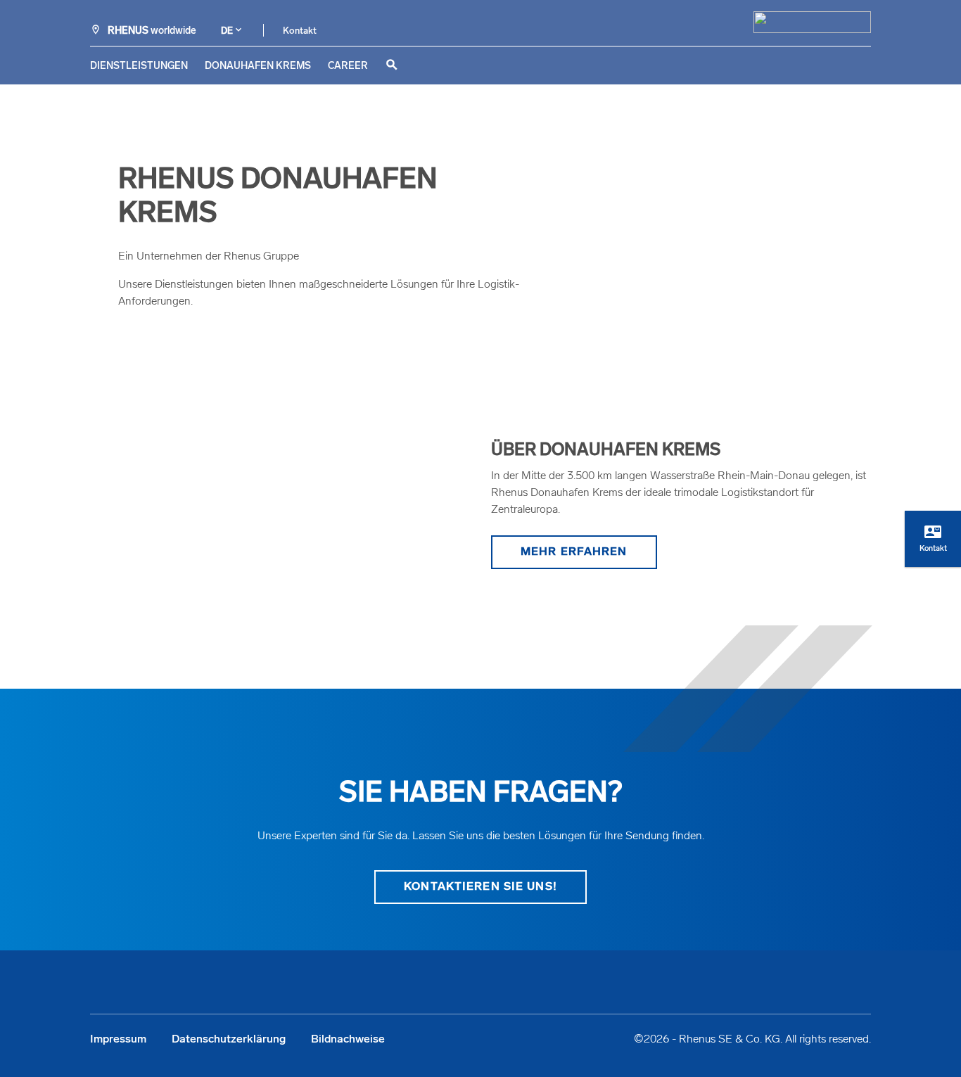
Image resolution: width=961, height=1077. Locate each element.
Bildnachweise (348, 1039)
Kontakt (300, 31)
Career (348, 66)
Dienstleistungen (139, 66)
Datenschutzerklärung (229, 1039)
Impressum (118, 1039)
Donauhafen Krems (258, 66)
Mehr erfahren (574, 552)
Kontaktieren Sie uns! (480, 887)
